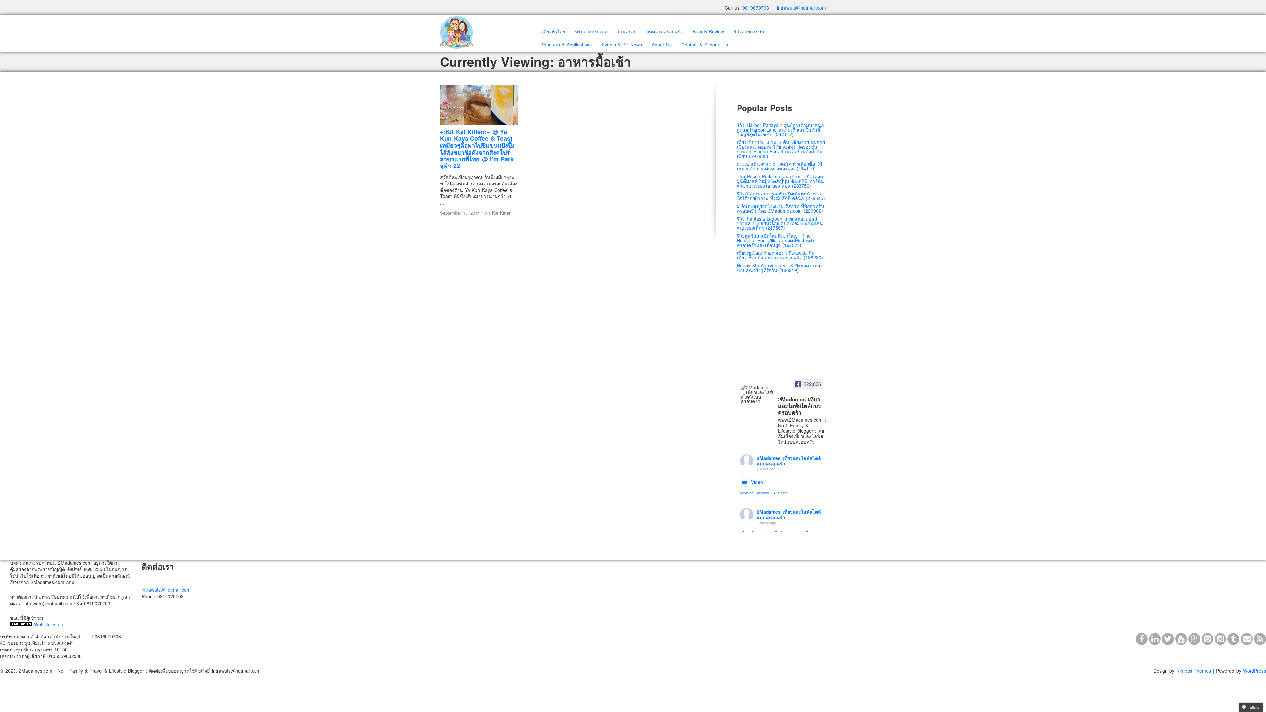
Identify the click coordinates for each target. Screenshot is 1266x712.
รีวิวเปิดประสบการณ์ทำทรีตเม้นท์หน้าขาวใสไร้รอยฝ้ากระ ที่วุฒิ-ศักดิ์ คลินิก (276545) (781, 195)
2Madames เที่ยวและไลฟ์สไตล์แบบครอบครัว (789, 461)
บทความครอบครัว (664, 31)
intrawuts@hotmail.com (801, 7)
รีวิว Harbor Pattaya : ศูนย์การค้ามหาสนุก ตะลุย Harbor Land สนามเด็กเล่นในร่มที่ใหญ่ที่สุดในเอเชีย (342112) (780, 129)
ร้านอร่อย (626, 31)
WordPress (1254, 671)
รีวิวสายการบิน (749, 31)
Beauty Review (708, 31)
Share (783, 492)
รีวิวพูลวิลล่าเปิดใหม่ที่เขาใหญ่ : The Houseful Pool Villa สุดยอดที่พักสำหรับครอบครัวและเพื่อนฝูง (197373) (776, 240)
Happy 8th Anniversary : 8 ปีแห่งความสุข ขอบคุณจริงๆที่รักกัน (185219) (780, 267)
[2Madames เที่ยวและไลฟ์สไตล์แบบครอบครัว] (757, 394)
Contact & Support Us (704, 44)
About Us (662, 44)
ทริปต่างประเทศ (591, 31)
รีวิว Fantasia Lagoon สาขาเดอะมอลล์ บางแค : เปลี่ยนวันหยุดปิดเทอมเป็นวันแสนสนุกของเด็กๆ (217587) (780, 223)
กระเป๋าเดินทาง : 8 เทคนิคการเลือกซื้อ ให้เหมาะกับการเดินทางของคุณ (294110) (779, 166)
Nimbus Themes (1193, 671)
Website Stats (48, 624)
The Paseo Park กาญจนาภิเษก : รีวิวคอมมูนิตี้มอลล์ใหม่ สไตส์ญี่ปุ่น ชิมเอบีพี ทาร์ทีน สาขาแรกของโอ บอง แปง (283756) (780, 181)
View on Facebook (755, 492)
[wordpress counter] (21, 624)
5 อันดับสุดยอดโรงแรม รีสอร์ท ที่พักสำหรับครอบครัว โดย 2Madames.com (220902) (780, 208)
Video (757, 482)
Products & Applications (567, 44)
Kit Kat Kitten (498, 213)
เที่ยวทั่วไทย (553, 31)
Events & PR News (622, 44)
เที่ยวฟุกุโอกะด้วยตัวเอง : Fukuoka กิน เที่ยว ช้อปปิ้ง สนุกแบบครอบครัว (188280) (780, 255)
